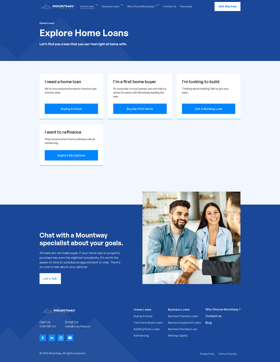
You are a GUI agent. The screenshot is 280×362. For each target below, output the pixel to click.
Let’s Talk (50, 278)
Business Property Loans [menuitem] (183, 316)
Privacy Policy (207, 353)
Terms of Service (227, 353)
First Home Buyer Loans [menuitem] (148, 322)
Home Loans (87, 6)
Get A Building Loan (208, 109)
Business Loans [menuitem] (179, 309)
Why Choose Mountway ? (141, 6)
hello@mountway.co (77, 326)
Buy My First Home (140, 109)
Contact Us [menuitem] (213, 316)
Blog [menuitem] (208, 322)
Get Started (227, 6)
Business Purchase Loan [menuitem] (183, 329)
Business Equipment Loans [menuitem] (184, 322)
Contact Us (169, 6)
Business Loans (111, 6)
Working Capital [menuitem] (177, 335)
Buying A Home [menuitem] (143, 316)
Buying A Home (71, 109)
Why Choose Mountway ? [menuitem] (222, 309)
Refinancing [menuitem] (141, 335)
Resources (186, 6)
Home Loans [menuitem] (142, 309)
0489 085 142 (48, 326)
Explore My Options (71, 155)
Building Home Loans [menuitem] (147, 329)
